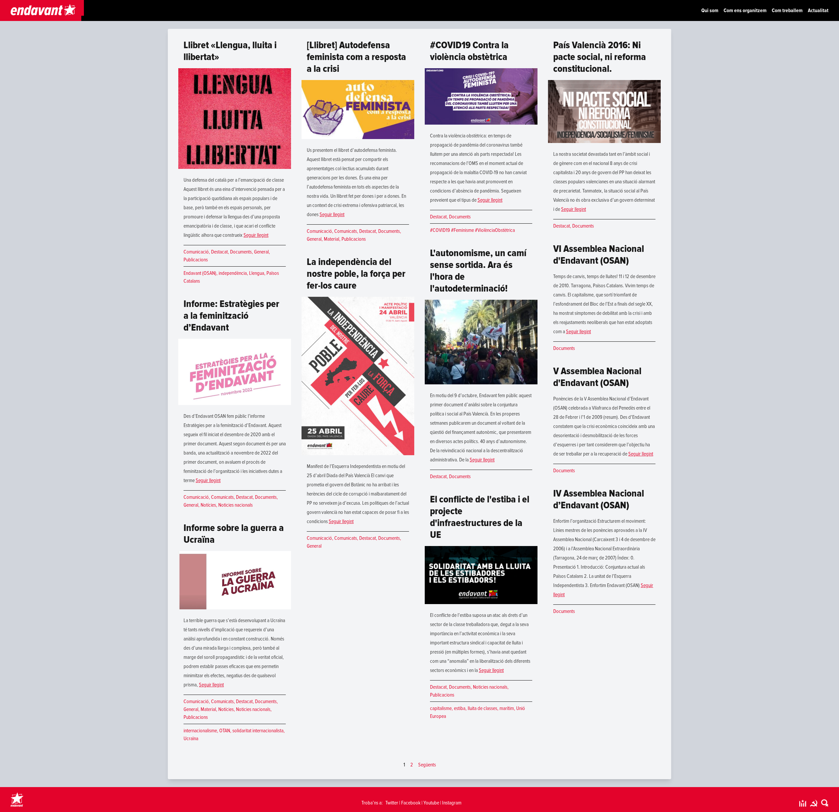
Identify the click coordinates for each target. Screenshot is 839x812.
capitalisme (441, 708)
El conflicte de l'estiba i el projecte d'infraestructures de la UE (479, 517)
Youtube (431, 803)
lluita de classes (482, 708)
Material (208, 709)
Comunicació (196, 252)
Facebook (410, 803)
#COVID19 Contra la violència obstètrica (469, 51)
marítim (506, 708)
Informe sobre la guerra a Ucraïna (234, 534)
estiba (459, 708)
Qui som (709, 10)
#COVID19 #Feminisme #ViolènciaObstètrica (472, 230)
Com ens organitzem (745, 10)
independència (233, 273)
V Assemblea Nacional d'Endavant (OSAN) (597, 377)
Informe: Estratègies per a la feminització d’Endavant (231, 316)
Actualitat (818, 10)
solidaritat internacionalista (257, 730)
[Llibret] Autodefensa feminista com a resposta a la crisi (356, 57)
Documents (241, 252)
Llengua (256, 273)
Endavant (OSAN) (200, 273)
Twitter (391, 803)
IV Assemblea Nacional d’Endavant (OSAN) (598, 499)
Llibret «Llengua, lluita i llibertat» (230, 51)
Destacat (219, 252)
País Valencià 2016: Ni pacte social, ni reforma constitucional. (599, 57)
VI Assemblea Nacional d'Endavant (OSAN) (598, 255)
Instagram (451, 803)
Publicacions (196, 259)
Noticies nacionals (235, 505)
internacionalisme (200, 730)
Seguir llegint (256, 235)
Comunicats (222, 497)
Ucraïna (191, 738)
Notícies (208, 505)
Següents (427, 764)
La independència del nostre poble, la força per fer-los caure (356, 274)
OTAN (224, 730)
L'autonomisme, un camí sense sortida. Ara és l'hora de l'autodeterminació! (478, 270)
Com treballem (787, 10)
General (261, 252)
